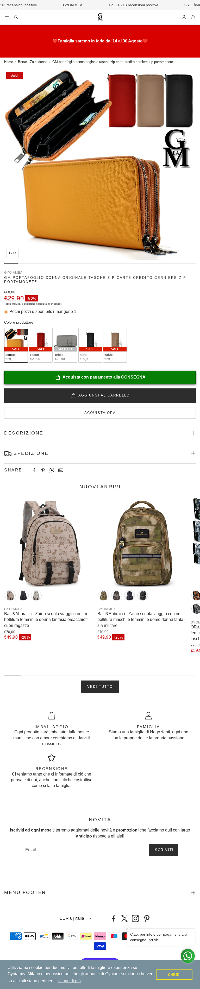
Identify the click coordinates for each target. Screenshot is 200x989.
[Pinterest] (43, 470)
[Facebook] (34, 470)
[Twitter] (124, 918)
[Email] (60, 470)
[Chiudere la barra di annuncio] (195, 4)
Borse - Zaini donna (32, 62)
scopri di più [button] (69, 981)
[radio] (16, 345)
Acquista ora (100, 413)
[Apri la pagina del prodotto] (48, 542)
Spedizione (28, 303)
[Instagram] (135, 918)
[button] (6, 17)
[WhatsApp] (51, 470)
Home (8, 62)
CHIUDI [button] (174, 975)
